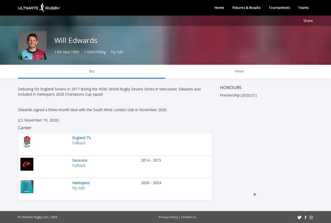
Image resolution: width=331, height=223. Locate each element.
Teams (303, 7)
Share (308, 20)
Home (219, 7)
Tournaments (279, 7)
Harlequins (81, 182)
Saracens (79, 160)
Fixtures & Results (246, 7)
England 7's (81, 137)
